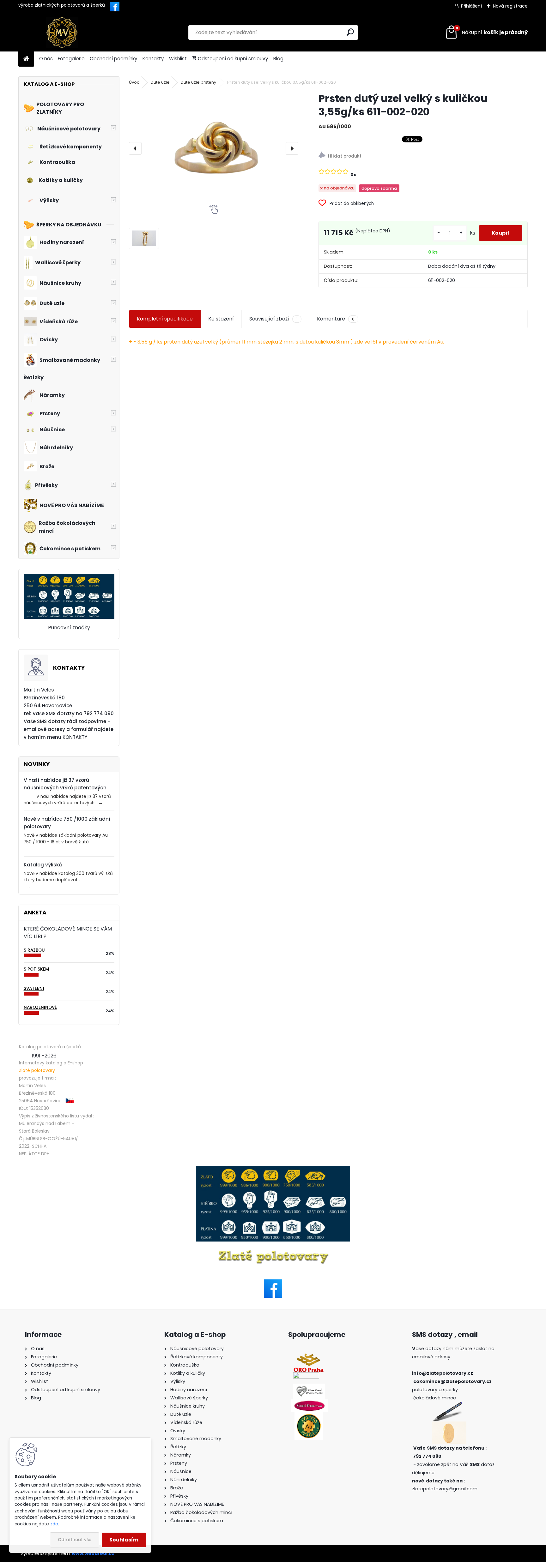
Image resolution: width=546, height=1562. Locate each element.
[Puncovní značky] (69, 578)
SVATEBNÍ (34, 988)
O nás (46, 58)
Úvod (134, 82)
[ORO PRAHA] (308, 1357)
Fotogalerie (71, 58)
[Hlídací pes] (423, 156)
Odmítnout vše (74, 1540)
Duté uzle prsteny (198, 82)
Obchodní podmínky (113, 58)
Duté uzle (160, 82)
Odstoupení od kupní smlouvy (233, 58)
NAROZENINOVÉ (40, 1007)
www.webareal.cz (93, 1553)
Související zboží (273, 318)
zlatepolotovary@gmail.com (444, 1489)
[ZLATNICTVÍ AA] (306, 1376)
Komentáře (336, 318)
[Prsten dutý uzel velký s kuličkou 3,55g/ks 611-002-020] (213, 148)
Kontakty (153, 58)
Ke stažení (221, 318)
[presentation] (135, 148)
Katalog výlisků (43, 864)
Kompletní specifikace (165, 318)
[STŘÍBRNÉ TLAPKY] (309, 1387)
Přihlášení (471, 6)
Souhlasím (123, 1539)
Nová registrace (510, 6)
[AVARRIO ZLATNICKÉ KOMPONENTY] (308, 1416)
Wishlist (178, 58)
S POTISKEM (36, 969)
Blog (278, 58)
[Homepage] (26, 59)
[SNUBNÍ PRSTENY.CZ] (309, 1403)
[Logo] (61, 32)
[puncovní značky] (273, 1204)
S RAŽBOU (34, 950)
